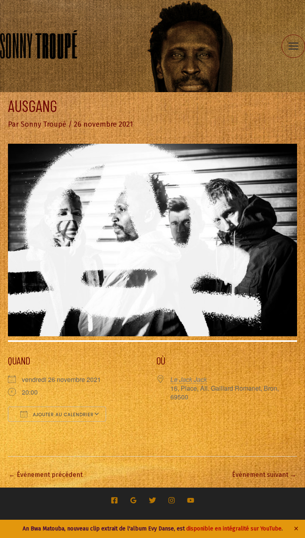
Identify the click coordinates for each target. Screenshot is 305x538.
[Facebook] (114, 500)
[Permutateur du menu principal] (293, 46)
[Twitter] (152, 500)
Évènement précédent (46, 474)
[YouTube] (190, 500)
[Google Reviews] (133, 500)
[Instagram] (171, 500)
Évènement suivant (264, 474)
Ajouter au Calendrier (62, 414)
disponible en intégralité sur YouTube (234, 528)
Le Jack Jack (188, 379)
